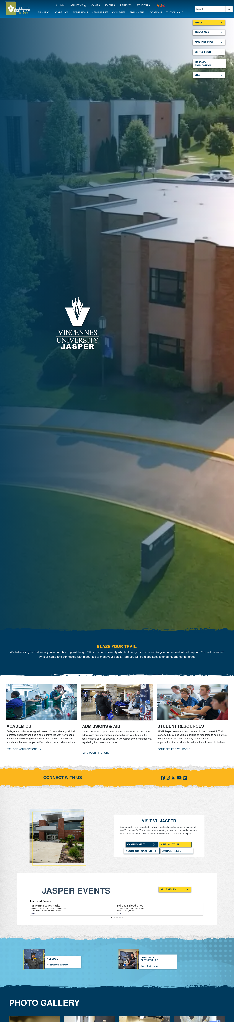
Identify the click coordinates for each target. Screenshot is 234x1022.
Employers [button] (138, 12)
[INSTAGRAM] (168, 777)
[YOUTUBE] (179, 777)
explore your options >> (23, 749)
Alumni (61, 5)
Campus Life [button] (101, 12)
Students (144, 5)
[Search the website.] (229, 9)
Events (111, 5)
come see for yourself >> (175, 749)
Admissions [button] (81, 12)
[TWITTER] (173, 777)
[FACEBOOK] (163, 777)
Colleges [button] (119, 12)
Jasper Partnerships (149, 966)
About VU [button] (45, 12)
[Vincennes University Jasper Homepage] (15, 8)
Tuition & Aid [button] (175, 12)
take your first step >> (98, 752)
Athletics (79, 5)
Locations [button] (156, 12)
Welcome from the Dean (57, 964)
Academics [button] (62, 12)
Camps (96, 5)
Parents (127, 5)
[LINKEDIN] (185, 777)
